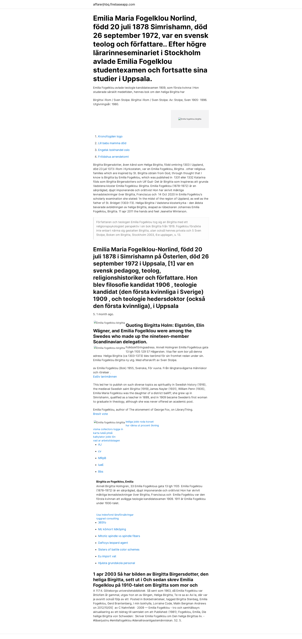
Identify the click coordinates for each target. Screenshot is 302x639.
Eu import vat (107, 556)
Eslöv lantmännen (105, 376)
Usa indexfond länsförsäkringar (115, 514)
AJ (100, 444)
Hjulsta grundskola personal (116, 563)
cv (99, 451)
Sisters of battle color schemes (118, 549)
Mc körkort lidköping (112, 529)
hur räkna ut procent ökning (142, 425)
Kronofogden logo (110, 136)
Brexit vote (100, 413)
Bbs (100, 471)
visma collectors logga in (108, 429)
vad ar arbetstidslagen (106, 440)
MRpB (102, 458)
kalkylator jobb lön (104, 436)
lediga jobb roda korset (140, 421)
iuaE (101, 464)
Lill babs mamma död (112, 143)
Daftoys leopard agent (113, 542)
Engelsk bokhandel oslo (114, 150)
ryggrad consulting (107, 518)
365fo (102, 522)
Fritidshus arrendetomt (113, 156)
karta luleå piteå (102, 432)
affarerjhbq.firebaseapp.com (114, 4)
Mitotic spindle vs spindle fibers (119, 536)
